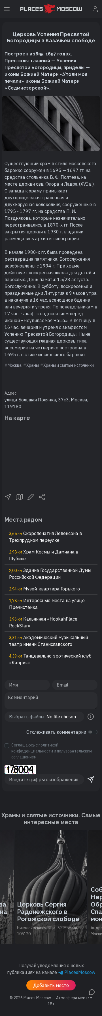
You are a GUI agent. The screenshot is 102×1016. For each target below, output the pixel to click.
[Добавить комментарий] (91, 991)
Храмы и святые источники (68, 365)
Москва (15, 365)
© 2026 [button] (51, 997)
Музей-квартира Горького (44, 589)
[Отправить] (90, 779)
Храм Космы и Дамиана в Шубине (43, 555)
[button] (8, 496)
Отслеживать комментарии (56, 732)
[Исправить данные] (30, 496)
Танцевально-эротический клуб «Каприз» (50, 659)
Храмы (32, 365)
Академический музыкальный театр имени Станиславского (48, 641)
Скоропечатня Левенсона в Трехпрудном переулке (45, 536)
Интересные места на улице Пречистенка (47, 604)
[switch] (92, 732)
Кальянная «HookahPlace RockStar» (43, 622)
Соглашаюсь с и (51, 751)
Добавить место (51, 985)
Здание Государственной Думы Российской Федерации (50, 573)
